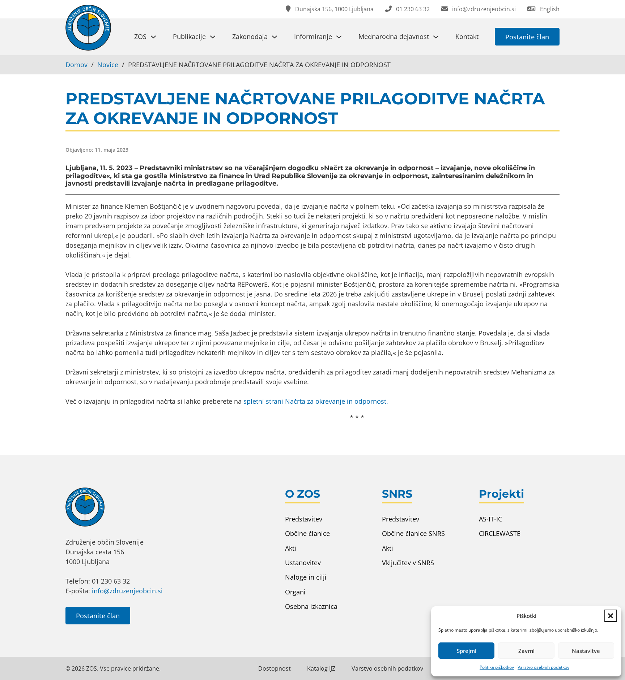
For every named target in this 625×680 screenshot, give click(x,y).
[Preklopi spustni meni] (153, 37)
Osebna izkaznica (311, 606)
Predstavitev (303, 519)
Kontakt (467, 36)
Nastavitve (586, 650)
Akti (290, 548)
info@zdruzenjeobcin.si (127, 590)
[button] (610, 615)
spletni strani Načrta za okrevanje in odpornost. (315, 401)
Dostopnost (274, 668)
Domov (76, 64)
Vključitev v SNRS (408, 562)
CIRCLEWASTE (499, 533)
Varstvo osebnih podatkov (543, 667)
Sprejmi (466, 650)
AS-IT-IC (490, 519)
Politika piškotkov (497, 667)
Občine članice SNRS (413, 533)
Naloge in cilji (306, 577)
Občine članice (307, 533)
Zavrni (526, 650)
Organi (295, 592)
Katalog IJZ (321, 668)
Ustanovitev (303, 562)
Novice (107, 64)
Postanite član (527, 37)
